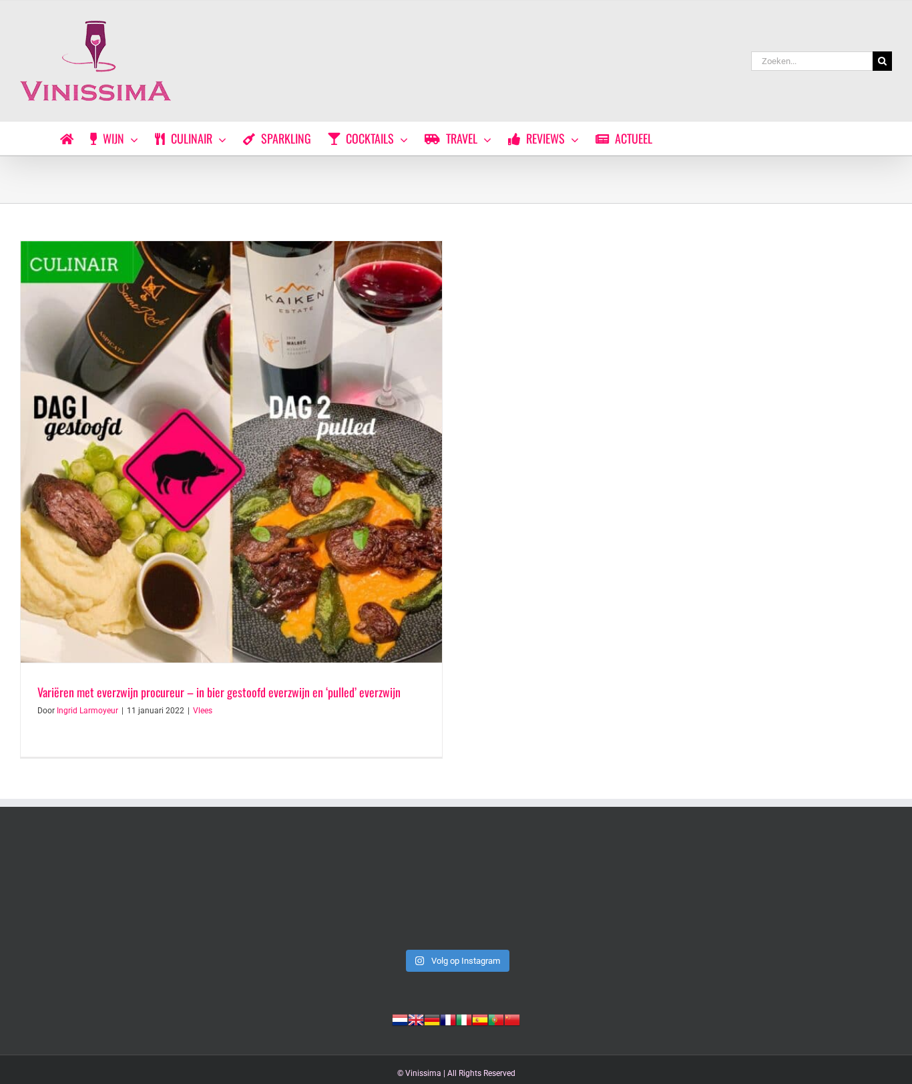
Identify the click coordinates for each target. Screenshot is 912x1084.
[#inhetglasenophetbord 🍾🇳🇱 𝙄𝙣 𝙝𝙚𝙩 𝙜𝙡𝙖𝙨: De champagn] (631, 891)
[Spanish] (480, 1018)
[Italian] (464, 1018)
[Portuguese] (496, 1018)
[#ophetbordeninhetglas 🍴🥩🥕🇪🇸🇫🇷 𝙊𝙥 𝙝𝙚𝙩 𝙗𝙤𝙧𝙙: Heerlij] (280, 891)
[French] (448, 1018)
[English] (416, 1018)
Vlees (202, 710)
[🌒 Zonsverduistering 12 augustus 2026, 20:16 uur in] (807, 891)
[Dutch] (400, 1018)
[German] (432, 1018)
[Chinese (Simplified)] (512, 1018)
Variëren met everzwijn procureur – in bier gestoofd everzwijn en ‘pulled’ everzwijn (219, 692)
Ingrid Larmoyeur (87, 710)
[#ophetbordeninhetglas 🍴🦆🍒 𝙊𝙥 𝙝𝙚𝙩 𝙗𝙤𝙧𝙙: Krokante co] (455, 891)
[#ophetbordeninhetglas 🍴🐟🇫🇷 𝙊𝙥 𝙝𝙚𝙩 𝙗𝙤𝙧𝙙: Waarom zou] (104, 891)
